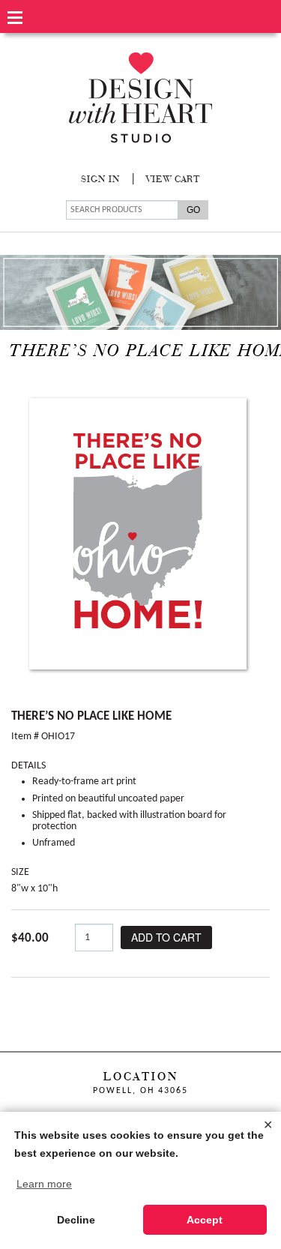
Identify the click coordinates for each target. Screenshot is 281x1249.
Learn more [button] (44, 1184)
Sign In (100, 180)
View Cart (173, 180)
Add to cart (166, 937)
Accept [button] (205, 1220)
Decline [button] (76, 1220)
